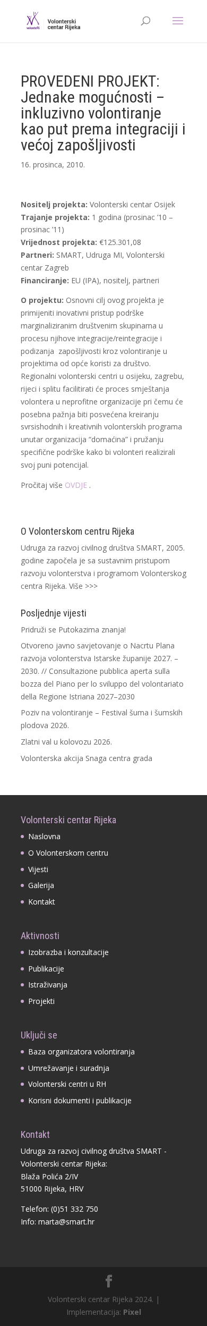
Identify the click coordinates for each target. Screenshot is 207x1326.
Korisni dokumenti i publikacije (80, 1100)
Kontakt (41, 902)
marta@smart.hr (66, 1222)
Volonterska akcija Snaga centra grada (86, 758)
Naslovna (44, 836)
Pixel (132, 1312)
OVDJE (76, 485)
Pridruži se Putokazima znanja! (73, 629)
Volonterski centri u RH (67, 1084)
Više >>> (83, 586)
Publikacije (46, 969)
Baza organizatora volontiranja (81, 1051)
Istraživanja (47, 984)
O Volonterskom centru (68, 853)
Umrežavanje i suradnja (68, 1068)
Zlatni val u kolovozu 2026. (66, 742)
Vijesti (38, 869)
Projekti (41, 1001)
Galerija (41, 885)
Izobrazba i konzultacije (68, 952)
